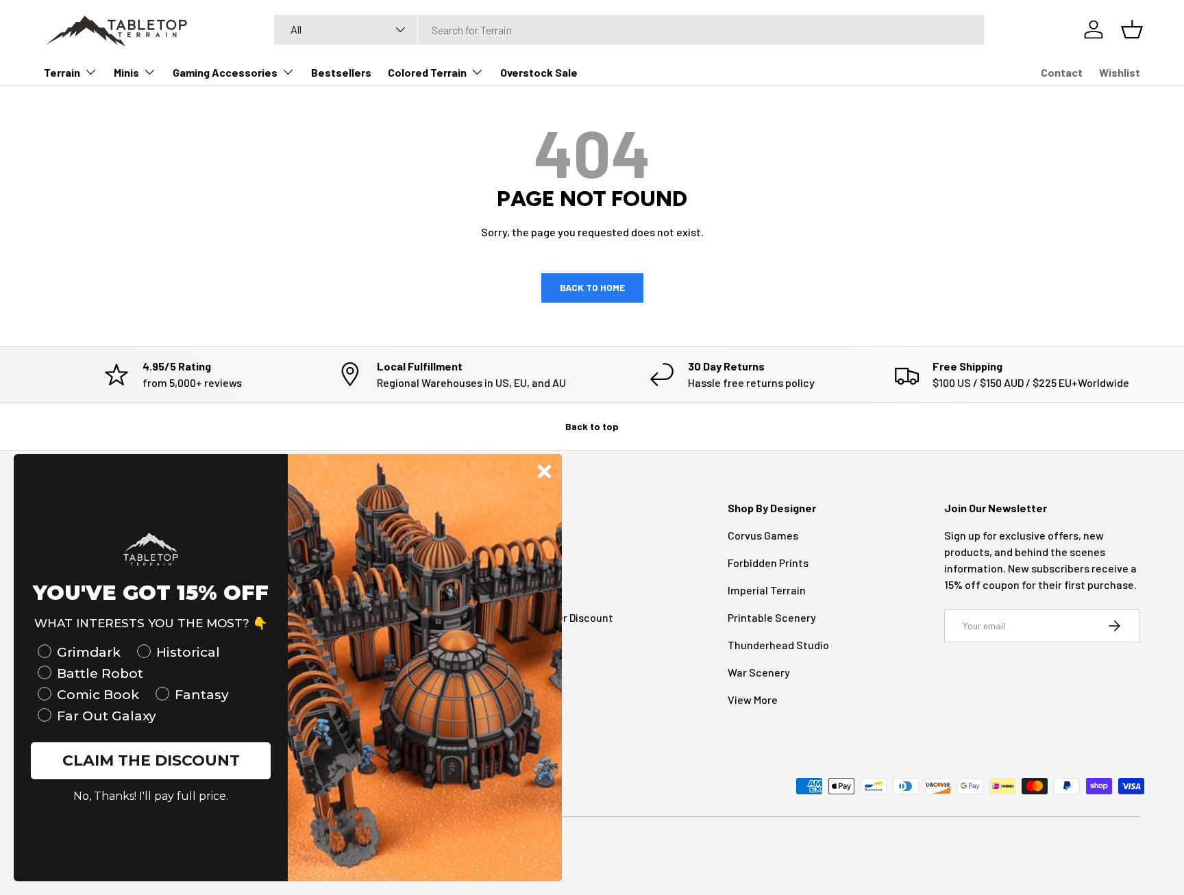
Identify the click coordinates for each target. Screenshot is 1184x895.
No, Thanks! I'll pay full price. (150, 796)
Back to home (592, 287)
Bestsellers (341, 72)
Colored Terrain (427, 72)
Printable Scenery (772, 617)
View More (753, 699)
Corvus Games (763, 535)
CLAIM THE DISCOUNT (151, 760)
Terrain (62, 72)
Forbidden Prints (768, 562)
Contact (1062, 72)
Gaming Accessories (225, 72)
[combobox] (629, 30)
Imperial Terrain (767, 589)
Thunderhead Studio (778, 644)
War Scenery (759, 672)
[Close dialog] (544, 471)
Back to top (592, 426)
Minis (126, 72)
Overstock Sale (539, 72)
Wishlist (1119, 72)
